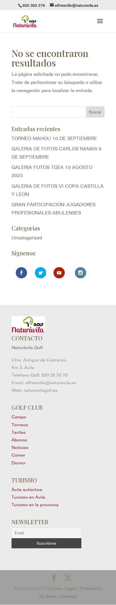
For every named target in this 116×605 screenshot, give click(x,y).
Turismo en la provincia (35, 504)
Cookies (68, 596)
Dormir (19, 463)
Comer (18, 455)
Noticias (20, 447)
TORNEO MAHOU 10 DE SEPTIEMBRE (54, 138)
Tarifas (19, 432)
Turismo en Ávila (28, 497)
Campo (19, 417)
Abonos (19, 440)
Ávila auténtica (27, 489)
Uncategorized (27, 237)
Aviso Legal (63, 588)
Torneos (20, 424)
